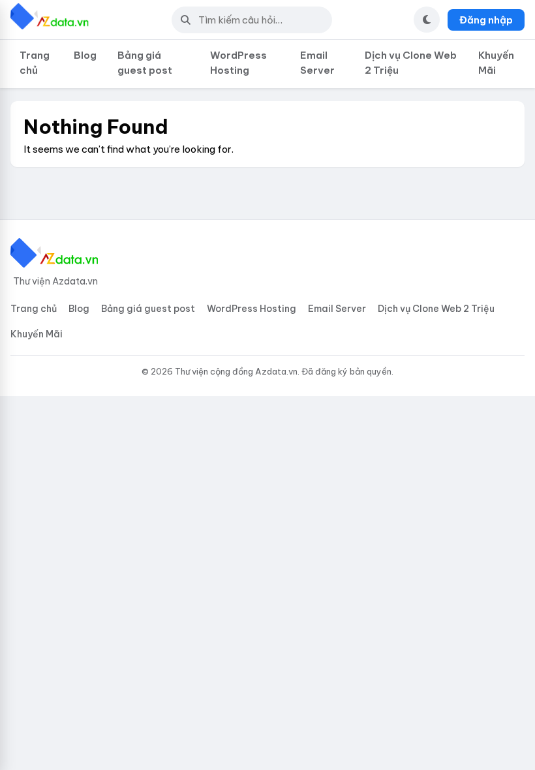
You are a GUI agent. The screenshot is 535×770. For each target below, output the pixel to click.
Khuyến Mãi (496, 62)
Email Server (317, 62)
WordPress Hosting (238, 62)
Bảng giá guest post (144, 62)
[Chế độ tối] (427, 20)
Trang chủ (35, 62)
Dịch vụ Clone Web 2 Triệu (411, 62)
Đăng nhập (486, 20)
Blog (85, 55)
